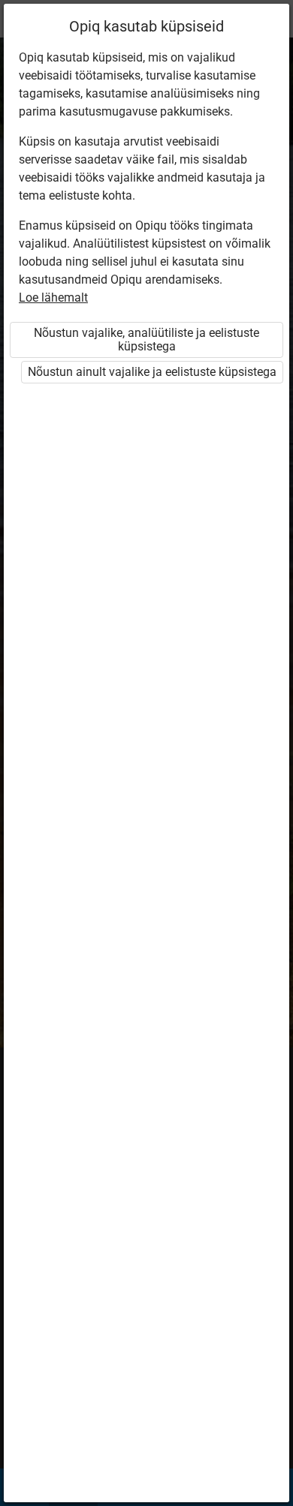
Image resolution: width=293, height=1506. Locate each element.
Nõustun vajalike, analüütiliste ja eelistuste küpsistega (146, 339)
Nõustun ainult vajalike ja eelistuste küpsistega (152, 372)
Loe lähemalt (53, 297)
